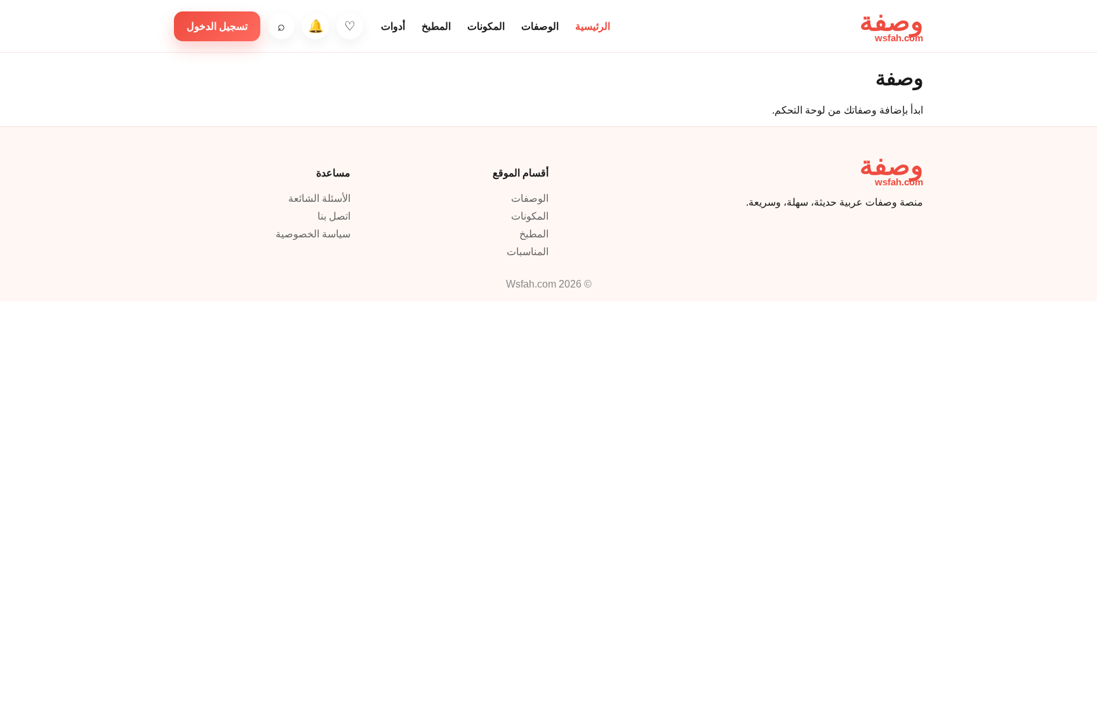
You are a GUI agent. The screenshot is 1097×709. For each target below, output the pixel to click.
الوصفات (540, 26)
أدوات (393, 26)
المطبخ (436, 26)
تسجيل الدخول (217, 26)
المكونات (486, 26)
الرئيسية (592, 26)
